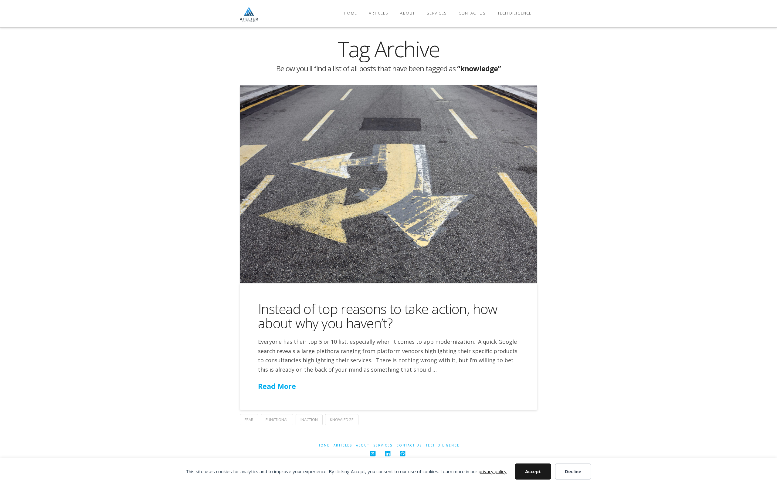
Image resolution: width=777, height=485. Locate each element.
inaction (309, 419)
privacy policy (493, 471)
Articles (343, 445)
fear (249, 419)
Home (323, 445)
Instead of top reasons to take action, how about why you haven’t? (377, 315)
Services (382, 445)
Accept (533, 471)
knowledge (342, 419)
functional (277, 419)
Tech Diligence (443, 445)
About (362, 445)
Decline (573, 471)
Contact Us (409, 445)
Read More (277, 386)
